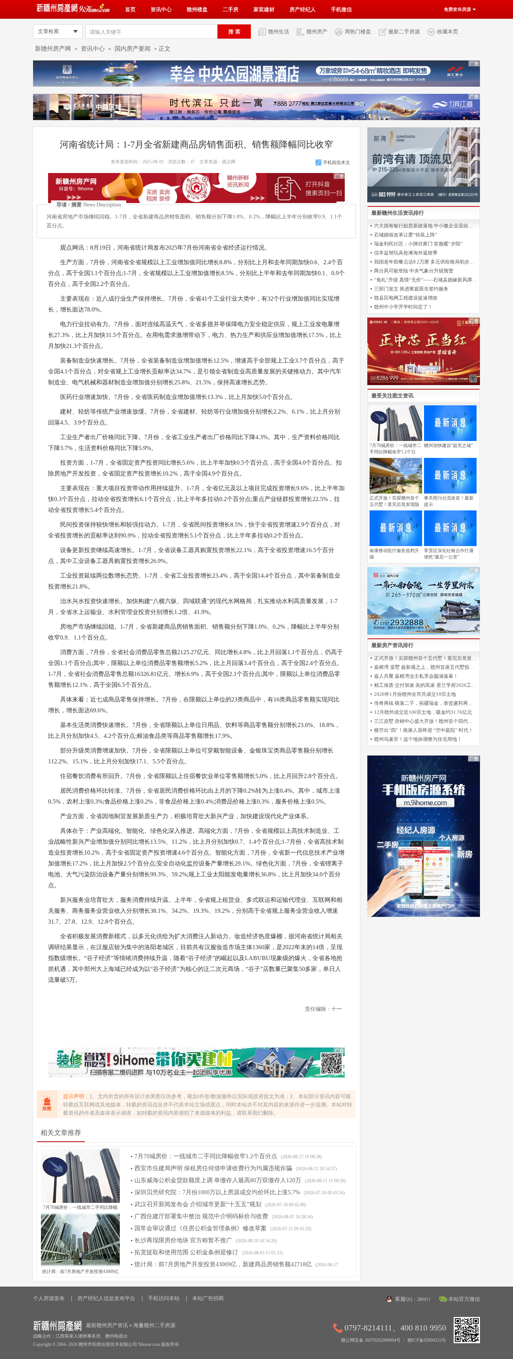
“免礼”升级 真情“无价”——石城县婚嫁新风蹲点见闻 (425, 280)
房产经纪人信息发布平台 (106, 1298)
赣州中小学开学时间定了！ (403, 307)
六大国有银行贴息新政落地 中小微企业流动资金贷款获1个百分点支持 (425, 226)
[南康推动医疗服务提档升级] (396, 544)
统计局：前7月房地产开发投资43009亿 (80, 1271)
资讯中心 (161, 9)
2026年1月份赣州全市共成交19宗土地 (415, 694)
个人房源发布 (49, 1298)
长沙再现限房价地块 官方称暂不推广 (183, 1240)
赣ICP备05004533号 (426, 1340)
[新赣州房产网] (74, 11)
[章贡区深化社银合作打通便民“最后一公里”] (450, 544)
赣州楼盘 (197, 9)
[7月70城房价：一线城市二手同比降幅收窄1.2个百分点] (80, 1201)
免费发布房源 (458, 9)
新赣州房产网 (53, 48)
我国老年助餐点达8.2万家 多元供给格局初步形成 (425, 262)
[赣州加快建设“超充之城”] (450, 439)
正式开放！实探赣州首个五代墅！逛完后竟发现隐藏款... (425, 658)
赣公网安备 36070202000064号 (371, 1340)
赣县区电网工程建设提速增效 (406, 298)
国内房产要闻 (133, 48)
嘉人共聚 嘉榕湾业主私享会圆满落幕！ (416, 676)
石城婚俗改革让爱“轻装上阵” (405, 235)
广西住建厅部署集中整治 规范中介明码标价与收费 (201, 1216)
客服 (412, 1299)
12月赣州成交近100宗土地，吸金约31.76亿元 (423, 712)
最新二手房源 (404, 32)
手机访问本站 (164, 1298)
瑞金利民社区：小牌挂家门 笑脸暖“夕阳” (418, 244)
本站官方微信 (464, 1299)
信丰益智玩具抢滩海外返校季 (406, 253)
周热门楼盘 (358, 32)
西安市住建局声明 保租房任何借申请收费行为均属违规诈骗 (213, 1168)
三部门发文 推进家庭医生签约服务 (411, 289)
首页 (130, 9)
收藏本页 (447, 32)
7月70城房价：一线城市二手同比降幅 (80, 1207)
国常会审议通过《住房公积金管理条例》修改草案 (200, 1228)
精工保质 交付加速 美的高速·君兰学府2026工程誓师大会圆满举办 (425, 685)
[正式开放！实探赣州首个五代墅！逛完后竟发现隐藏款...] (396, 492)
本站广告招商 (208, 1298)
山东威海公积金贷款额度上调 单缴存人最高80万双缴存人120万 (217, 1180)
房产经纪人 (303, 9)
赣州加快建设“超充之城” (448, 445)
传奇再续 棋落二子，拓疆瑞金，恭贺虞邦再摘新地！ (425, 703)
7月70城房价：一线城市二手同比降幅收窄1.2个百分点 (205, 1156)
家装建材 (264, 9)
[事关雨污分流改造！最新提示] (450, 492)
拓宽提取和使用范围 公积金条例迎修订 (186, 1252)
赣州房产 (316, 32)
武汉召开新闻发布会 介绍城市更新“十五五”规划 (197, 1204)
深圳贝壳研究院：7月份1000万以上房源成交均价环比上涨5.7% (217, 1192)
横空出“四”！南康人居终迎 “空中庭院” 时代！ (423, 730)
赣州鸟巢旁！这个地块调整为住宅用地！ (418, 739)
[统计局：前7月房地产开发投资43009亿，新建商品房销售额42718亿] (80, 1265)
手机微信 (341, 9)
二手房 (230, 9)
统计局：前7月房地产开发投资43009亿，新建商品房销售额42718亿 (223, 1264)
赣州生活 (278, 32)
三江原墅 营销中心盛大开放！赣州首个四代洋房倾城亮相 (425, 721)
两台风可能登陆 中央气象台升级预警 (413, 271)
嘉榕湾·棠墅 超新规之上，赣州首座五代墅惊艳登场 (425, 667)
